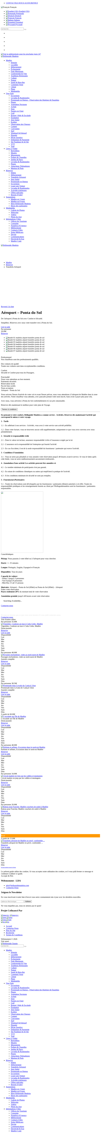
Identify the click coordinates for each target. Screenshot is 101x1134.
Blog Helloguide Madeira (21, 204)
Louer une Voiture (18, 186)
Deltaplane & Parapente (20, 140)
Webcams (14, 212)
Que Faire (10, 93)
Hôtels (13, 173)
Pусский (18, 25)
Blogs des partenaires (19, 206)
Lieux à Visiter (11, 149)
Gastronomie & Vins (19, 74)
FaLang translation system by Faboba (8, 867)
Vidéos (13, 215)
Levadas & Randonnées (20, 98)
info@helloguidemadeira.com (17, 885)
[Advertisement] (50, 287)
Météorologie (16, 228)
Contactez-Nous (12, 888)
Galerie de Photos (18, 210)
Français (17, 18)
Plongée (14, 135)
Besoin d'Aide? (17, 195)
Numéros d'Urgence (18, 226)
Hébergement (16, 67)
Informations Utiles (13, 219)
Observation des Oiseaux (20, 124)
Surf (12, 131)
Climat (13, 87)
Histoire (14, 63)
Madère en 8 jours (18, 201)
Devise (13, 234)
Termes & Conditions (14, 935)
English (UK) (24, 11)
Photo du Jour (16, 217)
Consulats (14, 223)
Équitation (15, 118)
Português (20, 13)
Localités (14, 65)
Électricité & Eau (17, 239)
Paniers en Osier (17, 111)
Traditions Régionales (19, 76)
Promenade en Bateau (19, 182)
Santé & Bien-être (18, 82)
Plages (13, 102)
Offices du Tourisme (19, 221)
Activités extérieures (19, 190)
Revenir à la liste (7, 307)
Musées (14, 153)
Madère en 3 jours (18, 199)
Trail (12, 146)
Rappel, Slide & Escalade (21, 115)
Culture (14, 78)
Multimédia (15, 91)
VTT (13, 144)
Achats (13, 107)
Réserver (9, 171)
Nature (13, 80)
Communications (17, 237)
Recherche (10, 933)
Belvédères (15, 151)
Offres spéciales (17, 193)
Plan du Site (10, 930)
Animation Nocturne (19, 104)
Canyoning (15, 129)
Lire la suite (5, 327)
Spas (13, 109)
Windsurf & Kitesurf (19, 133)
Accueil (9, 926)
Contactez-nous (7, 606)
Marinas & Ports (17, 168)
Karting (14, 122)
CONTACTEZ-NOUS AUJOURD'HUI (22, 3)
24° (39, 54)
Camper (14, 126)
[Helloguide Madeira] (9, 56)
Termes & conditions (9, 409)
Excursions (15, 96)
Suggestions (10, 197)
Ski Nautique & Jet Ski (20, 142)
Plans (13, 89)
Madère (9, 60)
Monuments (15, 155)
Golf (12, 113)
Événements (15, 69)
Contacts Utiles (17, 230)
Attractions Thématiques (20, 166)
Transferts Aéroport (18, 177)
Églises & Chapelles (18, 157)
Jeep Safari (15, 120)
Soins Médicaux (17, 232)
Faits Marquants (17, 71)
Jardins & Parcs (17, 160)
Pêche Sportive (17, 137)
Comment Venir (17, 85)
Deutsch (17, 16)
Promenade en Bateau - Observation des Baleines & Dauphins (35, 100)
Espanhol (19, 22)
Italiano (17, 20)
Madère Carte (16, 241)
